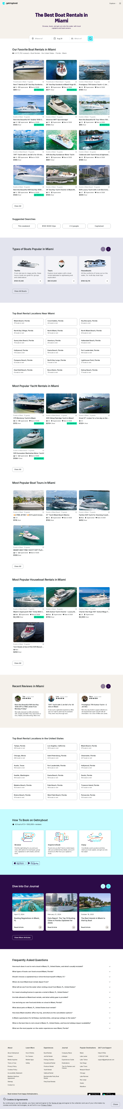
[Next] (108, 249)
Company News (67, 1053)
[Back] (103, 249)
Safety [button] (28, 1063)
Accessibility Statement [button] (15, 1073)
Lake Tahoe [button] (84, 1059)
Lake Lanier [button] (83, 1056)
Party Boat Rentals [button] (49, 1081)
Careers (10, 1056)
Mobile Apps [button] (30, 1059)
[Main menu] (120, 3)
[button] (35, 53)
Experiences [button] (48, 1048)
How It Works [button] (30, 1053)
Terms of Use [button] (57, 1103)
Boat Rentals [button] (48, 1053)
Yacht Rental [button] (48, 1069)
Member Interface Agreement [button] (13, 1077)
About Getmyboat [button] (13, 1053)
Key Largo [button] (83, 1080)
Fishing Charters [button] (49, 1059)
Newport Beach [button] (85, 1069)
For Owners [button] (29, 1056)
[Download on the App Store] (18, 863)
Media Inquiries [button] (12, 1059)
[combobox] (41, 38)
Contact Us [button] (11, 1085)
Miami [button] (82, 1053)
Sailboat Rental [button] (48, 1073)
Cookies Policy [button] (12, 1069)
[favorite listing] (43, 82)
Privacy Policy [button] (46, 1105)
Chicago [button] (82, 1073)
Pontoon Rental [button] (49, 1066)
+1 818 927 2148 (103, 1056)
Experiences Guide (68, 1059)
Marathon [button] (83, 1086)
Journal (65, 1048)
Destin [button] (82, 1083)
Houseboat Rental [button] (49, 1063)
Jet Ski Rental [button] (48, 1056)
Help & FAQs (102, 1053)
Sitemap (10, 1081)
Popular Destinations (88, 1048)
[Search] (90, 38)
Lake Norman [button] (84, 1076)
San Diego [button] (83, 1063)
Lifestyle (64, 1056)
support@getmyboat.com (106, 1059)
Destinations (66, 1063)
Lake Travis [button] (83, 1066)
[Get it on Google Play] (33, 863)
